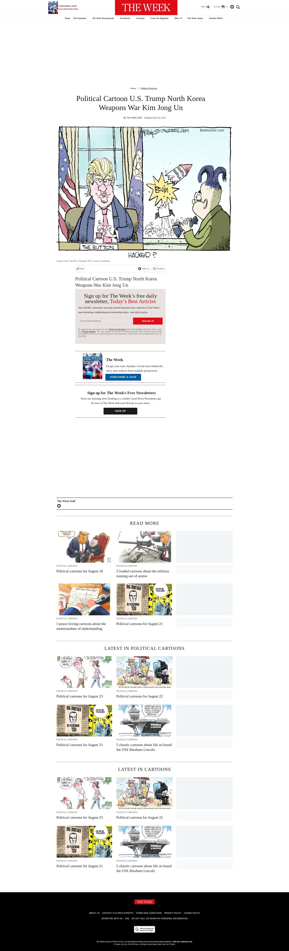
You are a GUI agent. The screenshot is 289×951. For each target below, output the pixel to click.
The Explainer (79, 18)
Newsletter (160, 269)
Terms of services (117, 329)
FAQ (127, 918)
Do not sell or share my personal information (160, 918)
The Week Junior (195, 18)
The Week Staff (134, 117)
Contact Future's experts (117, 913)
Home (133, 88)
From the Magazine (159, 18)
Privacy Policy (172, 913)
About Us (94, 913)
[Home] (67, 18)
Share (82, 269)
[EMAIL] (59, 506)
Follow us (145, 269)
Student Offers (216, 18)
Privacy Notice (89, 331)
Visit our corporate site (182, 942)
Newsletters (125, 18)
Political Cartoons (149, 88)
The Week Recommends (103, 18)
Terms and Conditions (149, 913)
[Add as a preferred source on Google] (144, 929)
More (177, 18)
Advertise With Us (112, 918)
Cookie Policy (192, 913)
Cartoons (140, 18)
